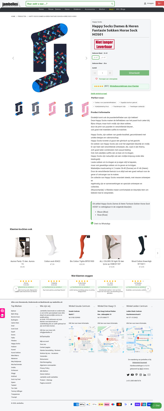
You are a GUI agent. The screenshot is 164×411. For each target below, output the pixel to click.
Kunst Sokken (16, 352)
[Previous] (13, 58)
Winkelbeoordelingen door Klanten (124, 86)
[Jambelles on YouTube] (132, 374)
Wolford (14, 376)
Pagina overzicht (45, 383)
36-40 (96, 57)
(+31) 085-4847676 (133, 381)
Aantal (94, 68)
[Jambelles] (11, 3)
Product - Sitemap (46, 380)
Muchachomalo (16, 364)
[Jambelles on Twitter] (128, 374)
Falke (13, 338)
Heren (67, 9)
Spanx (13, 382)
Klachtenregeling (45, 362)
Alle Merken (44, 371)
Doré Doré (14, 329)
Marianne (14, 358)
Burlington (14, 320)
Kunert (13, 349)
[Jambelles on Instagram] (141, 374)
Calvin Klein (15, 323)
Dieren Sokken (45, 374)
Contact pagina (45, 347)
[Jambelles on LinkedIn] (145, 374)
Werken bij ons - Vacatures (49, 353)
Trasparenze (15, 394)
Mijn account (44, 341)
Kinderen (77, 9)
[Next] (86, 58)
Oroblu (13, 367)
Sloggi (13, 373)
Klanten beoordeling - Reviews (50, 350)
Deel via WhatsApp (101, 224)
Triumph (14, 397)
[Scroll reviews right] (148, 288)
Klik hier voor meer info (47, 330)
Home (41, 9)
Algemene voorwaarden (48, 365)
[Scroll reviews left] (16, 288)
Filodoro (14, 341)
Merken (102, 9)
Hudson (13, 346)
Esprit (13, 332)
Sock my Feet (15, 379)
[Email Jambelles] (149, 374)
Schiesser (14, 370)
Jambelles (20, 403)
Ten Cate (14, 388)
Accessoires (90, 9)
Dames (58, 9)
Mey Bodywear (16, 361)
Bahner (13, 311)
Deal (12, 326)
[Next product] (157, 253)
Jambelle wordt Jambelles (49, 377)
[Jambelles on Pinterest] (136, 374)
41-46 (103, 57)
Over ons (43, 344)
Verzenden (43, 356)
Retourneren (44, 359)
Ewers (13, 335)
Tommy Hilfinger (16, 391)
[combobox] (70, 3)
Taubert (13, 385)
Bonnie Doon (15, 317)
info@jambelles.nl (46, 332)
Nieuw (50, 9)
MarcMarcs (15, 355)
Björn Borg (14, 314)
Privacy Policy (44, 368)
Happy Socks (97, 22)
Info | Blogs (120, 9)
